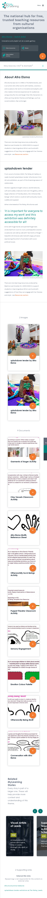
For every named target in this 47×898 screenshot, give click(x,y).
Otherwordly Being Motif (23, 712)
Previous (35, 811)
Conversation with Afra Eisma (23, 748)
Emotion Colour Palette (23, 676)
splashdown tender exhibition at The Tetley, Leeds (23, 890)
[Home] (10, 5)
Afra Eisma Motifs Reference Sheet (23, 528)
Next (40, 811)
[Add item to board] (42, 56)
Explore (19, 836)
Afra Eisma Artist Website (14, 886)
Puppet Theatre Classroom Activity (23, 604)
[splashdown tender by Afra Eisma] (23, 122)
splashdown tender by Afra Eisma (23, 347)
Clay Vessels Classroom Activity (23, 490)
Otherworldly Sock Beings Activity (23, 566)
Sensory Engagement (23, 641)
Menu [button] (39, 5)
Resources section (21, 154)
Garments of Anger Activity (23, 453)
